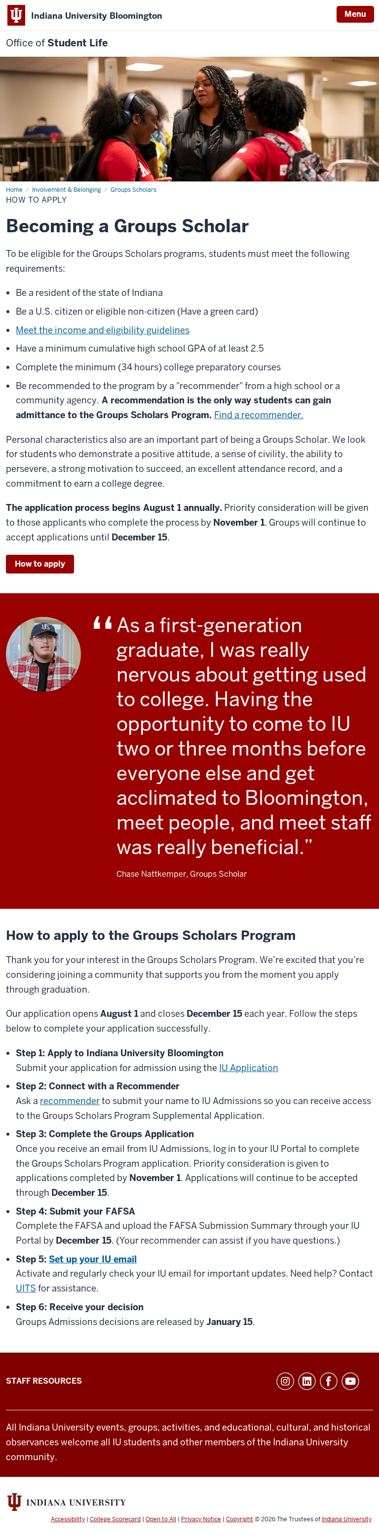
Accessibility (68, 1519)
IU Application (248, 1068)
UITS (26, 1288)
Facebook (329, 1381)
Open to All (161, 1519)
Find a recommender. (258, 415)
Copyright (239, 1519)
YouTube (350, 1381)
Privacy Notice (201, 1519)
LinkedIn (307, 1381)
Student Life (57, 43)
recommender (70, 1101)
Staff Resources (44, 1381)
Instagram (285, 1381)
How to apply (40, 564)
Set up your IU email (93, 1259)
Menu (355, 14)
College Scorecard (115, 1519)
